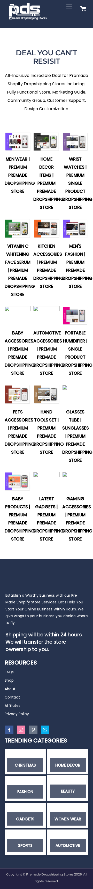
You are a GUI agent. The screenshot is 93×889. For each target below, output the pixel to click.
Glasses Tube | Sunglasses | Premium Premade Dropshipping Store (77, 436)
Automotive (68, 845)
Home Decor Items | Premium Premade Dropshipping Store (48, 183)
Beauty (68, 791)
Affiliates (12, 705)
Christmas (25, 765)
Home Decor (67, 765)
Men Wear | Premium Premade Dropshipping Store (20, 175)
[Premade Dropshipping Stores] (28, 18)
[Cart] (83, 7)
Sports (25, 845)
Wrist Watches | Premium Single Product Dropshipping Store (77, 183)
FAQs (9, 672)
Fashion (25, 791)
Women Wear (68, 819)
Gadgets (25, 819)
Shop (9, 680)
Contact (12, 697)
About (10, 689)
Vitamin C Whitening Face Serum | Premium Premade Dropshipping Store (20, 270)
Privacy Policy (17, 713)
